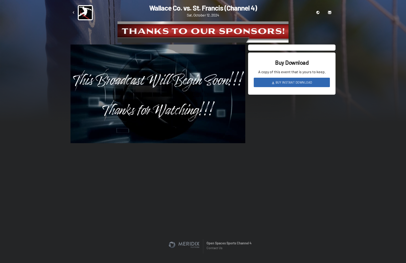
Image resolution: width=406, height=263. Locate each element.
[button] (159, 95)
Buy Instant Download (293, 82)
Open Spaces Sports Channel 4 (229, 243)
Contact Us (215, 248)
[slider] (158, 126)
